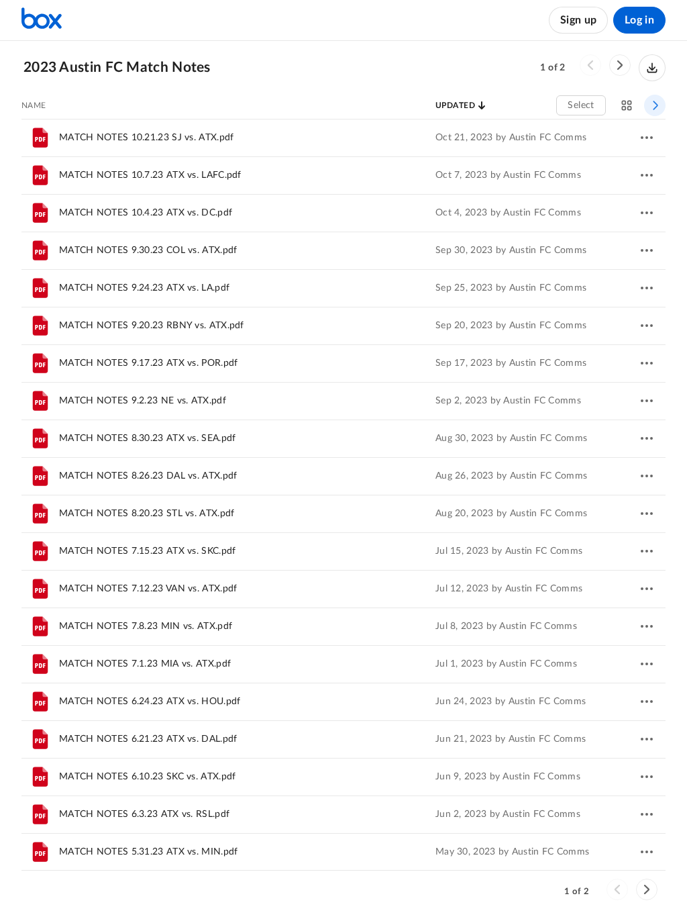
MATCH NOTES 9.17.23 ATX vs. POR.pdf (148, 363)
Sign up (578, 20)
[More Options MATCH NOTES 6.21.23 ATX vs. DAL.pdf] (646, 739)
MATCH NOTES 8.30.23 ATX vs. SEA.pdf (147, 438)
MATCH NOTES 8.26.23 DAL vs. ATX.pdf (148, 476)
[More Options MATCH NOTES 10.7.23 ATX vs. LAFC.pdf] (646, 175)
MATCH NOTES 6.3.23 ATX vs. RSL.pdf (144, 814)
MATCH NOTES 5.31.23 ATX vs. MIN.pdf (148, 852)
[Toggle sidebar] (655, 105)
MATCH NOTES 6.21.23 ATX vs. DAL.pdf (148, 739)
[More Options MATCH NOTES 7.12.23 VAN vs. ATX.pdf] (646, 588)
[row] (343, 137)
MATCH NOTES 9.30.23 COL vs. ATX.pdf (148, 250)
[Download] (652, 67)
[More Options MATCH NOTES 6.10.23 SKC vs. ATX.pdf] (646, 776)
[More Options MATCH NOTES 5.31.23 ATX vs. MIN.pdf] (646, 851)
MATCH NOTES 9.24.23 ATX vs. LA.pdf (144, 288)
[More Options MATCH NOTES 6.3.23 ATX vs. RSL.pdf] (646, 814)
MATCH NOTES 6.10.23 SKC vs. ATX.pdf (147, 776)
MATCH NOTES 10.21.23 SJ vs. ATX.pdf (146, 137)
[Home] (41, 20)
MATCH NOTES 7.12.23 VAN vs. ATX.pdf (148, 588)
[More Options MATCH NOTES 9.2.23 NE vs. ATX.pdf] (646, 400)
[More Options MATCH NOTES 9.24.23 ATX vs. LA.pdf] (646, 288)
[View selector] (626, 105)
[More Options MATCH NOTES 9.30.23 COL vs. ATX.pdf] (646, 250)
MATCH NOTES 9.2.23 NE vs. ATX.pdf (142, 400)
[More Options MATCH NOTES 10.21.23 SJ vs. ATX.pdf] (646, 137)
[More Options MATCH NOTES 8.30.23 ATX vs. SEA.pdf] (646, 438)
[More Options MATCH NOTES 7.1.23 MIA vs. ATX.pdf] (646, 663)
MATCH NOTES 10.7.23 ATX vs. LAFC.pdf (150, 175)
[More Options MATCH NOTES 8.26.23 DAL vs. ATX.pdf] (646, 476)
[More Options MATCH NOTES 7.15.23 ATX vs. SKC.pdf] (646, 551)
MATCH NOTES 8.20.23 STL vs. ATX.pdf (147, 513)
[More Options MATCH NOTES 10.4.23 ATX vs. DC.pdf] (646, 212)
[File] (40, 626)
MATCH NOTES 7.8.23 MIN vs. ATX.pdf (145, 626)
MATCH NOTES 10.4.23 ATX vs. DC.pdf (145, 213)
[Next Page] (620, 65)
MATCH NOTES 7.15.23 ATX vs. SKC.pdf (147, 551)
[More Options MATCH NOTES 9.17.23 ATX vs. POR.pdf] (646, 363)
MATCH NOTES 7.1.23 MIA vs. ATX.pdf (145, 664)
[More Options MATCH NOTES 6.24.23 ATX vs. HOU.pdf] (646, 701)
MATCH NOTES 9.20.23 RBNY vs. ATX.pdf (151, 325)
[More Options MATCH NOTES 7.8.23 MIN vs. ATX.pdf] (646, 626)
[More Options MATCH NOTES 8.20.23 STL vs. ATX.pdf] (646, 513)
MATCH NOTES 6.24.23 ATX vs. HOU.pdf (150, 701)
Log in (639, 20)
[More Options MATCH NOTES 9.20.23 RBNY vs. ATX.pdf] (646, 325)
